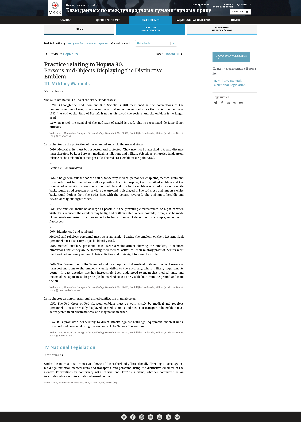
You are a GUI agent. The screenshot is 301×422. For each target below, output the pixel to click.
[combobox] (137, 43)
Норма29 (70, 54)
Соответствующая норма (231, 55)
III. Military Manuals (227, 80)
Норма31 (171, 54)
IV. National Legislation (229, 85)
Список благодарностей (223, 6)
